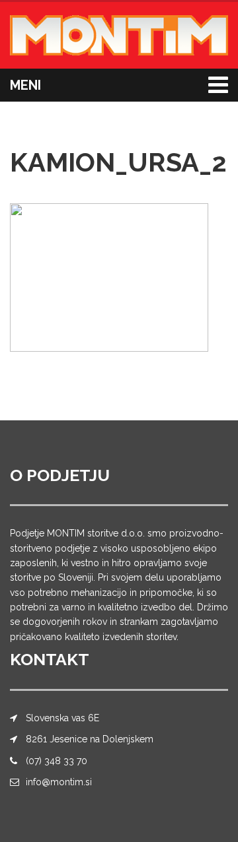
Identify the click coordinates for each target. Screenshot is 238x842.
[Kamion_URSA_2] (109, 277)
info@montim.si (59, 782)
